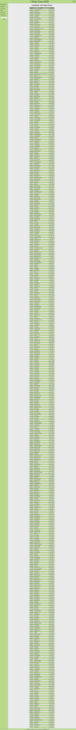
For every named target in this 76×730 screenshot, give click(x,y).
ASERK (31, 59)
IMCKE (31, 268)
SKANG (31, 629)
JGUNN (31, 323)
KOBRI (31, 399)
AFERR (31, 24)
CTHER (31, 146)
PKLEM (31, 558)
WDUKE (31, 704)
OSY (31, 533)
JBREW (31, 286)
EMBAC (31, 214)
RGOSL (31, 587)
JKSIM (31, 337)
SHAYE (31, 623)
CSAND (31, 140)
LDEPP (31, 412)
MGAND (31, 459)
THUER (31, 669)
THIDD (31, 668)
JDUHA (31, 305)
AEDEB (31, 21)
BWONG (31, 103)
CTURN (31, 147)
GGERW (31, 240)
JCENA (31, 291)
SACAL (31, 608)
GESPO (31, 236)
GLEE (32, 243)
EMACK (31, 212)
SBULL (31, 613)
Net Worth (2, 12)
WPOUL (31, 715)
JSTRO (31, 372)
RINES (31, 589)
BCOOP (31, 74)
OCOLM (31, 525)
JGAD (32, 317)
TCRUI (31, 662)
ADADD (31, 18)
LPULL (31, 428)
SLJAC (31, 633)
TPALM (31, 681)
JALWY (31, 276)
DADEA (31, 150)
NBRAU (31, 502)
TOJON (31, 679)
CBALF (31, 108)
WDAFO (31, 703)
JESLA (31, 311)
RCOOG (31, 576)
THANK (31, 667)
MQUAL (31, 479)
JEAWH (31, 306)
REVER (31, 583)
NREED (31, 521)
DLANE (31, 181)
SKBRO (31, 630)
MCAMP (31, 447)
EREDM (31, 219)
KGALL (31, 390)
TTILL (31, 688)
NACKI (31, 501)
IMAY (32, 267)
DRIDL (31, 190)
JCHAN (31, 292)
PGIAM (31, 556)
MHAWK (31, 463)
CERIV (31, 121)
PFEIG (31, 555)
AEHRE (31, 22)
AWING (31, 68)
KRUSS (31, 403)
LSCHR (31, 430)
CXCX (31, 148)
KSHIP (31, 404)
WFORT (31, 705)
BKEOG (31, 84)
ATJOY (31, 65)
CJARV (31, 129)
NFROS (31, 508)
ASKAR (31, 61)
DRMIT (31, 191)
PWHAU (31, 569)
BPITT (31, 91)
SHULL (31, 625)
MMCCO (31, 472)
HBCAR (31, 252)
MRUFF (31, 484)
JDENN (31, 301)
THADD (31, 666)
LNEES (31, 424)
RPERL (31, 598)
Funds (1, 10)
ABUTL (31, 16)
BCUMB (31, 77)
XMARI (31, 718)
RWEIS (31, 607)
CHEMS (31, 127)
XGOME (31, 717)
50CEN (31, 9)
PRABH (31, 564)
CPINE (31, 138)
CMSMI (31, 134)
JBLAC (31, 285)
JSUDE (31, 373)
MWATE (31, 497)
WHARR (31, 709)
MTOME (31, 494)
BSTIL (31, 98)
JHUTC (31, 329)
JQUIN (31, 366)
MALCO (31, 439)
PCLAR (31, 545)
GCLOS (31, 234)
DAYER (31, 152)
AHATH (31, 30)
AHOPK (31, 31)
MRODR (31, 483)
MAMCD (31, 441)
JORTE (31, 360)
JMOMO (31, 356)
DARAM (31, 151)
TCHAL (31, 661)
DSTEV (31, 195)
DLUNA (31, 184)
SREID (31, 643)
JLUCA (31, 349)
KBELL (31, 384)
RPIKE (31, 599)
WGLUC (31, 706)
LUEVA (31, 434)
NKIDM (31, 514)
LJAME (31, 418)
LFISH (31, 414)
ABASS (31, 15)
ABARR (31, 13)
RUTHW (31, 606)
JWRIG (31, 379)
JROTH (31, 369)
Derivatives (2, 8)
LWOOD (31, 435)
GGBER (31, 239)
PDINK (31, 551)
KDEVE (31, 387)
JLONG (31, 348)
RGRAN (31, 588)
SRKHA (31, 644)
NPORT (31, 519)
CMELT (31, 132)
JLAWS (31, 341)
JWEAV (31, 378)
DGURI (31, 171)
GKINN (31, 242)
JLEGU (31, 343)
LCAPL (31, 410)
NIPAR (31, 510)
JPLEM (31, 363)
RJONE (31, 590)
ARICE (31, 52)
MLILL (31, 467)
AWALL (31, 67)
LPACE (31, 427)
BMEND (31, 90)
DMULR (31, 187)
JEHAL (31, 307)
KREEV (31, 402)
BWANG (31, 101)
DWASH (31, 199)
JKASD (31, 332)
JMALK (31, 350)
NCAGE (31, 503)
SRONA (31, 648)
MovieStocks (3, 4)
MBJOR (31, 446)
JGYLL (31, 324)
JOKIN (31, 359)
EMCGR (31, 215)
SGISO (31, 620)
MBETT (31, 445)
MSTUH (31, 490)
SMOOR (31, 638)
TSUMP (31, 687)
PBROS (31, 543)
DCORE (31, 159)
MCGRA (31, 448)
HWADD (31, 262)
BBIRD (31, 72)
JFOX (32, 316)
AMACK (31, 41)
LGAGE (31, 415)
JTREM (31, 375)
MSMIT (31, 488)
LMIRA (31, 423)
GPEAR (31, 245)
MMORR (31, 476)
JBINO (31, 283)
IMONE (31, 270)
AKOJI (31, 37)
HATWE (31, 250)
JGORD (31, 319)
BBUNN (31, 73)
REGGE (31, 581)
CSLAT (31, 141)
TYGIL (31, 692)
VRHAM (31, 698)
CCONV (31, 114)
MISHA (31, 464)
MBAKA (31, 442)
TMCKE (31, 676)
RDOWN (31, 580)
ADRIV (31, 19)
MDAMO (31, 453)
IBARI (32, 263)
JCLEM (31, 298)
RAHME (31, 571)
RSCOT (31, 605)
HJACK (31, 256)
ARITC (31, 54)
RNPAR (31, 595)
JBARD (31, 279)
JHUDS (31, 328)
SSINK (31, 649)
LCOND (31, 411)
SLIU (32, 632)
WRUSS (31, 716)
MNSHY (31, 478)
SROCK (31, 645)
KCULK (31, 386)
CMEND (31, 133)
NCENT (31, 504)
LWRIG (31, 436)
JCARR (31, 288)
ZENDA (31, 723)
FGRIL (31, 225)
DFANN (31, 166)
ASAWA (31, 56)
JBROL (31, 287)
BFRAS (31, 80)
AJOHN (31, 35)
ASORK (31, 62)
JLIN (31, 344)
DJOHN (31, 175)
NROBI (31, 522)
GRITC (31, 249)
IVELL (31, 273)
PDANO (31, 549)
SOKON (31, 641)
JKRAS (31, 336)
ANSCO (31, 46)
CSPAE (31, 142)
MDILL (31, 454)
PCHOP (31, 544)
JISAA (32, 331)
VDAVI (31, 693)
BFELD (31, 78)
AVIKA (31, 66)
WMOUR (31, 712)
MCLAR (31, 451)
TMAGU (31, 674)
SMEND (31, 636)
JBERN (31, 282)
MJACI (31, 465)
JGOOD (31, 318)
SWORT (31, 655)
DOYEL (31, 189)
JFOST (31, 313)
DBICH (31, 153)
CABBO (31, 105)
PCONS (31, 546)
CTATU (31, 145)
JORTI (32, 361)
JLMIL (31, 347)
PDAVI (31, 550)
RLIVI (32, 594)
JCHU (32, 295)
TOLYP (31, 680)
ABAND (31, 12)
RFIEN (31, 586)
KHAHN (31, 392)
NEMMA (31, 507)
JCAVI (32, 289)
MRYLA (31, 485)
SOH (31, 639)
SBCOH (31, 611)
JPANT (31, 362)
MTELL (31, 491)
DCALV (31, 158)
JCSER (31, 300)
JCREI (32, 299)
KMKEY (31, 396)
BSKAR (31, 95)
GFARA (31, 237)
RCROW (31, 577)
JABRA (31, 274)
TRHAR (31, 684)
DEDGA (31, 165)
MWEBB (31, 498)
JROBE (31, 368)
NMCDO (31, 516)
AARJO (31, 11)
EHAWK (31, 207)
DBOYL (31, 154)
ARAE (31, 50)
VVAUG (31, 699)
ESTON (31, 221)
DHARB (31, 172)
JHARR (31, 325)
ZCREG (31, 722)
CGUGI (31, 126)
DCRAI (31, 160)
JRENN (31, 367)
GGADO (31, 238)
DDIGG (31, 164)
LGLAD (31, 416)
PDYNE (31, 552)
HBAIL (31, 251)
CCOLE (31, 111)
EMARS (31, 213)
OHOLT (31, 527)
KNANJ (31, 397)
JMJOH (31, 355)
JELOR (31, 310)
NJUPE (31, 513)
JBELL (31, 281)
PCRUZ (31, 547)
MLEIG (31, 466)
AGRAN (31, 29)
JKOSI (32, 334)
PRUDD (31, 565)
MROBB (31, 482)
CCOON (31, 115)
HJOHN (31, 257)
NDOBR (31, 506)
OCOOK (31, 526)
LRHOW (31, 429)
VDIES (31, 694)
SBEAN (31, 612)
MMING (31, 473)
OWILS (31, 537)
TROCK (31, 685)
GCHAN (31, 233)
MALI (32, 440)
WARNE (31, 700)
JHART (31, 326)
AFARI (31, 23)
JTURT (31, 377)
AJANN (31, 34)
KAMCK (31, 381)
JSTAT (32, 371)
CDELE (31, 117)
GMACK (31, 244)
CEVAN (31, 122)
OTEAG (31, 534)
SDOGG (31, 617)
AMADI (31, 43)
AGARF (31, 25)
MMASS (31, 470)
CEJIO (32, 120)
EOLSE (31, 218)
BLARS (31, 86)
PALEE (31, 540)
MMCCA (31, 471)
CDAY (31, 116)
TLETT (31, 672)
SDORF (31, 618)
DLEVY (31, 183)
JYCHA (31, 380)
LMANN (31, 421)
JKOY (32, 335)
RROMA (31, 602)
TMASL (31, 675)
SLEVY (31, 631)
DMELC (31, 185)
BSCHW (31, 93)
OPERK (31, 531)
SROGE (31, 647)
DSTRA (31, 196)
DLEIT (31, 182)
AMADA (31, 42)
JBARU (31, 280)
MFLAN (31, 457)
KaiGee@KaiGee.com (45, 729)
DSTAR (31, 194)
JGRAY (31, 320)
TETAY (31, 663)
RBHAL (31, 574)
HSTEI (31, 261)
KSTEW (31, 405)
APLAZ (31, 49)
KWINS (31, 408)
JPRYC (31, 365)
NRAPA (31, 520)
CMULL (31, 135)
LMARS (31, 422)
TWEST (31, 690)
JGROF (31, 322)
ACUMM (31, 17)
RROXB (31, 604)
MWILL (31, 500)
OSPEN (31, 532)
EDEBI (31, 203)
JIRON (31, 330)
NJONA (31, 512)
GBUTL (31, 232)
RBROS (31, 575)
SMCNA (31, 635)
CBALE (31, 107)
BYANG (31, 104)
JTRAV (31, 374)
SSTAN (31, 650)
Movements (2, 14)
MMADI (31, 469)
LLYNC (31, 420)
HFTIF (31, 255)
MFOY (31, 458)
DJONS (31, 176)
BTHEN (31, 99)
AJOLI (31, 36)
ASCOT (31, 58)
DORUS (31, 188)
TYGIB (31, 691)
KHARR (31, 393)
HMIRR (31, 258)
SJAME (31, 626)
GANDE (31, 231)
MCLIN (31, 452)
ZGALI (31, 724)
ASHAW (31, 60)
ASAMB (31, 55)
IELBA (31, 264)
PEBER (31, 553)
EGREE (31, 206)
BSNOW (31, 97)
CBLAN (31, 109)
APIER (31, 48)
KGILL (31, 391)
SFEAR (31, 619)
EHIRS (31, 208)
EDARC (31, 202)
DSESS (31, 193)
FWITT (31, 230)
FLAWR (31, 226)
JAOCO (31, 277)
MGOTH (31, 461)
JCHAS (31, 293)
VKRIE (31, 697)
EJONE (31, 209)
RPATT (31, 596)
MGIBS (31, 460)
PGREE (31, 557)
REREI (31, 582)
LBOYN (31, 409)
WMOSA (31, 711)
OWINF (31, 538)
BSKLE (31, 96)
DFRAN (31, 169)
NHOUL (31, 509)
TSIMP (31, 686)
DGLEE (31, 170)
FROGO (31, 228)
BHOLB (31, 83)
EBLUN (31, 200)
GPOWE (31, 246)
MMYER (31, 477)
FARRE (31, 224)
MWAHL (31, 495)
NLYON (31, 515)
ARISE (31, 53)
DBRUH (31, 157)
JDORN (31, 304)
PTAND (31, 568)
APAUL (31, 47)
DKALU (31, 178)
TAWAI (31, 657)
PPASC (31, 562)
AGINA (31, 28)
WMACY (31, 710)
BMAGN (31, 89)
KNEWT (31, 398)
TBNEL (31, 660)
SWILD (31, 654)
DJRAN (31, 177)
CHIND (31, 128)
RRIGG (31, 601)
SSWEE (31, 651)
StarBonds (2, 6)
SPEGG (31, 642)
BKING (31, 85)
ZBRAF (31, 721)
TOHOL (31, 678)
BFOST (31, 79)
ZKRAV (31, 725)
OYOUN (31, 539)
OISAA (31, 528)
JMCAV (31, 353)
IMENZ (31, 269)
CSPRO (31, 144)
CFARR (31, 123)
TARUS (31, 656)
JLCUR (31, 342)
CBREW (31, 110)
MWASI (31, 496)
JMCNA (31, 354)
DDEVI (31, 163)
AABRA (31, 10)
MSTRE (31, 489)
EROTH (31, 220)
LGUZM (31, 417)
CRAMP (31, 139)
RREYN (31, 600)
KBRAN (31, 385)
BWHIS (31, 102)
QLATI (31, 570)
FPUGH (31, 227)
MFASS (31, 455)
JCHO (32, 294)
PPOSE (31, 563)
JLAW (32, 338)
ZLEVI (31, 727)
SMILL (31, 637)
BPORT (31, 92)
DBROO (31, 156)
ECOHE (31, 201)
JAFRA (31, 275)
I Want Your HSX (40, 1)
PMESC (31, 559)
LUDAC (31, 433)
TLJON (31, 673)
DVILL (31, 197)
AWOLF (31, 71)
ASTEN (31, 64)
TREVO (31, 682)
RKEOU (31, 592)
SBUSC (31, 614)
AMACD (31, 40)
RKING (31, 593)
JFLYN (31, 312)
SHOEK (31, 624)
